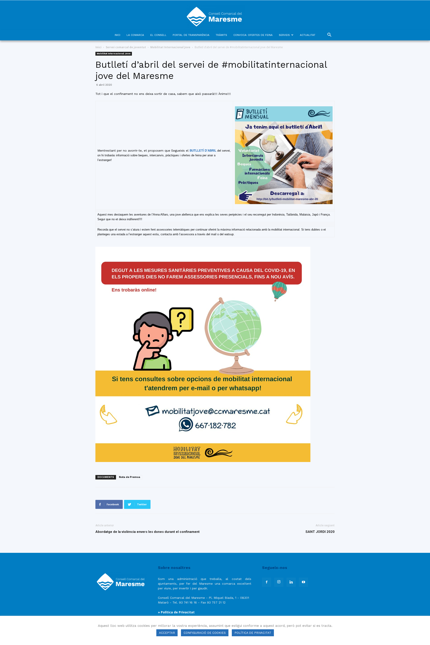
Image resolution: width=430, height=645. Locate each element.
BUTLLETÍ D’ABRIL (203, 150)
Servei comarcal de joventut (126, 47)
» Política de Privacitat (176, 612)
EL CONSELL (158, 35)
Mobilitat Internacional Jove (170, 47)
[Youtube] (303, 582)
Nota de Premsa (129, 477)
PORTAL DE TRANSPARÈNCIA (191, 35)
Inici (98, 47)
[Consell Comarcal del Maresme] (215, 15)
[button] (329, 35)
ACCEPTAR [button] (167, 632)
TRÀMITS (221, 35)
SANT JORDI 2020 (320, 532)
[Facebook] (266, 582)
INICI (117, 35)
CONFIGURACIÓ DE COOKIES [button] (205, 632)
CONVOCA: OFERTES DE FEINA (253, 35)
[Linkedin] (291, 582)
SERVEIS (284, 35)
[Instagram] (278, 582)
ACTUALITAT (307, 35)
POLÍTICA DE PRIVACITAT (252, 632)
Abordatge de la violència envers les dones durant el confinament (147, 532)
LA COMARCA (135, 35)
